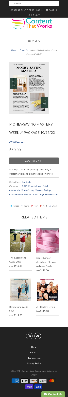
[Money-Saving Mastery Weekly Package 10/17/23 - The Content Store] (29, 88)
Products (23, 50)
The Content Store (26, 371)
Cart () (53, 10)
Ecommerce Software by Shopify (44, 373)
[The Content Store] (34, 25)
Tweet (16, 206)
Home (34, 347)
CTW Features (17, 142)
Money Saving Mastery (32, 190)
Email (54, 206)
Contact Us (34, 352)
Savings (47, 190)
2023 (24, 186)
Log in (39, 10)
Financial (32, 186)
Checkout (34, 15)
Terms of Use (34, 358)
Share (26, 206)
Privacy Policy (34, 363)
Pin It (36, 206)
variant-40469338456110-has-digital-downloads (33, 194)
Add (45, 206)
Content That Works (22, 10)
